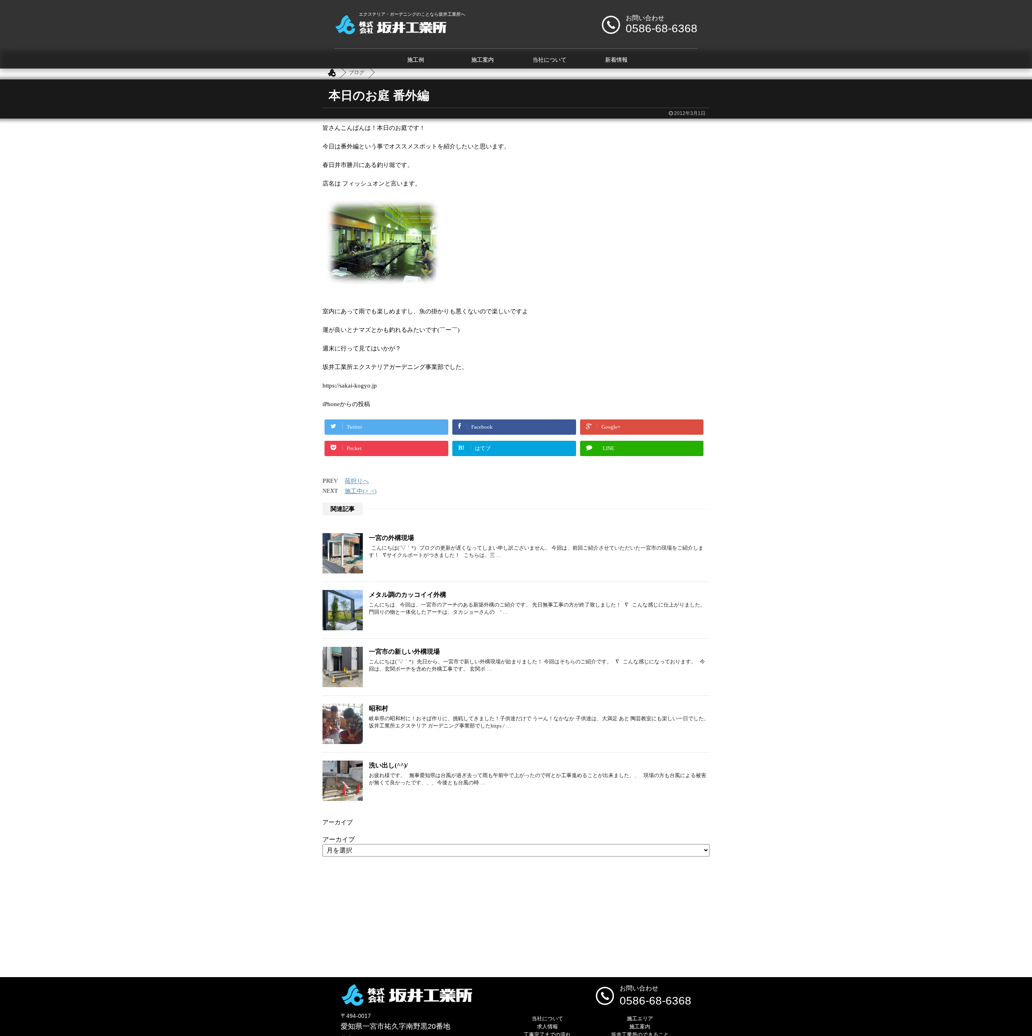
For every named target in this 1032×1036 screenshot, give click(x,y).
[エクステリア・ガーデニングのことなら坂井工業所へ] (390, 31)
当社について (549, 60)
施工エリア (640, 1018)
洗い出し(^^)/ (388, 765)
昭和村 (378, 708)
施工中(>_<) (361, 491)
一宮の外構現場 (391, 537)
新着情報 (616, 60)
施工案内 (482, 60)
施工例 (415, 60)
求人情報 (547, 1026)
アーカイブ (338, 839)
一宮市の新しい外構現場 (404, 651)
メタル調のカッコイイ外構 (407, 594)
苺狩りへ (357, 481)
